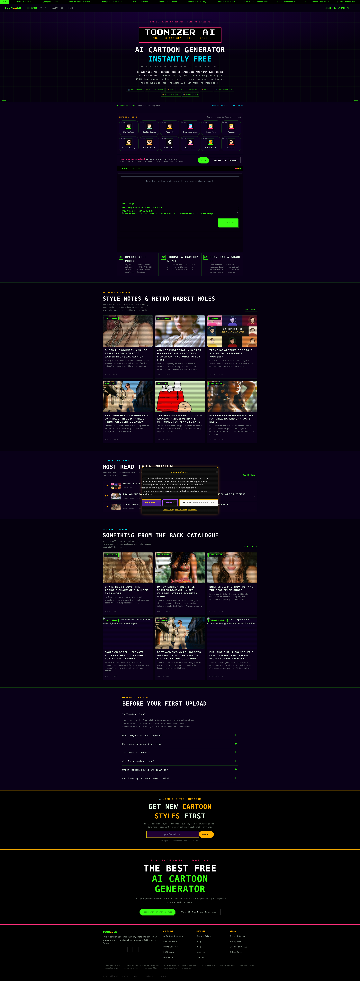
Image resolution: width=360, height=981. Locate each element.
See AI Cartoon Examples (199, 912)
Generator (32, 8)
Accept (151, 502)
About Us (201, 952)
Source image (128, 204)
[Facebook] (105, 949)
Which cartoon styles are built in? (145, 770)
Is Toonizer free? (133, 714)
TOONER (12, 8)
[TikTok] (117, 949)
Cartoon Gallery (204, 936)
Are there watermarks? (136, 752)
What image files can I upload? (142, 735)
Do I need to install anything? (142, 744)
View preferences (199, 502)
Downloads (168, 957)
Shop (63, 8)
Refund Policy (236, 952)
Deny (170, 502)
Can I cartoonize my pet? (138, 761)
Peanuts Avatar (170, 941)
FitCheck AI (168, 952)
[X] (129, 949)
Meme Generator (171, 947)
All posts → (251, 310)
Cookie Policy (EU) (238, 947)
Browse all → (250, 546)
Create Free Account (226, 160)
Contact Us (192, 510)
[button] (217, 472)
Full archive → (249, 475)
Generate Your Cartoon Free (158, 912)
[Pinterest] (123, 949)
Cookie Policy (168, 510)
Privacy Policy (181, 510)
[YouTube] (136, 949)
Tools (43, 8)
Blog (70, 8)
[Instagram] (111, 949)
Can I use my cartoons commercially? (145, 778)
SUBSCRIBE (206, 834)
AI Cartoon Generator (173, 936)
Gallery (54, 8)
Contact (200, 957)
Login (353, 8)
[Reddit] (142, 949)
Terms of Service (237, 936)
